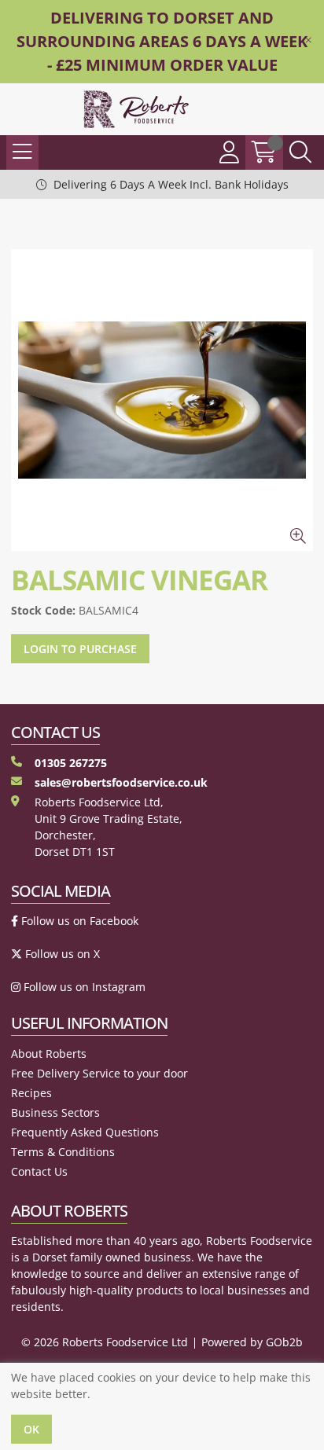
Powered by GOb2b (252, 1341)
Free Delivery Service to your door (99, 1073)
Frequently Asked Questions (85, 1132)
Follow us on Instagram (82, 986)
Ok (31, 1429)
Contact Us (39, 1171)
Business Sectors (55, 1112)
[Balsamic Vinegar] (162, 400)
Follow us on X (61, 953)
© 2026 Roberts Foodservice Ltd (104, 1341)
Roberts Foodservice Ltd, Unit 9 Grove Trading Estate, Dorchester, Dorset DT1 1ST (108, 827)
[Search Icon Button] (300, 152)
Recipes (31, 1092)
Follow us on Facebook (78, 920)
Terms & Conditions (63, 1151)
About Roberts (49, 1053)
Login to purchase (80, 648)
